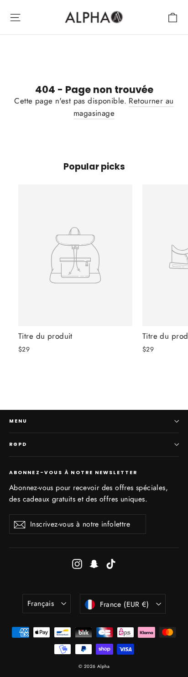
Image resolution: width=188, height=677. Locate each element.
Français (40, 603)
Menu (18, 421)
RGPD (18, 444)
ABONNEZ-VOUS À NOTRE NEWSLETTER (73, 472)
